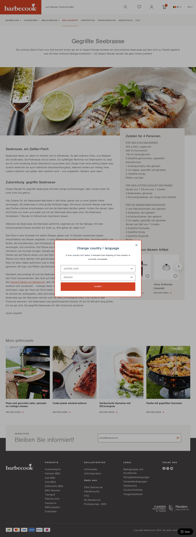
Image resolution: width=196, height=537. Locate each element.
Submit (98, 286)
